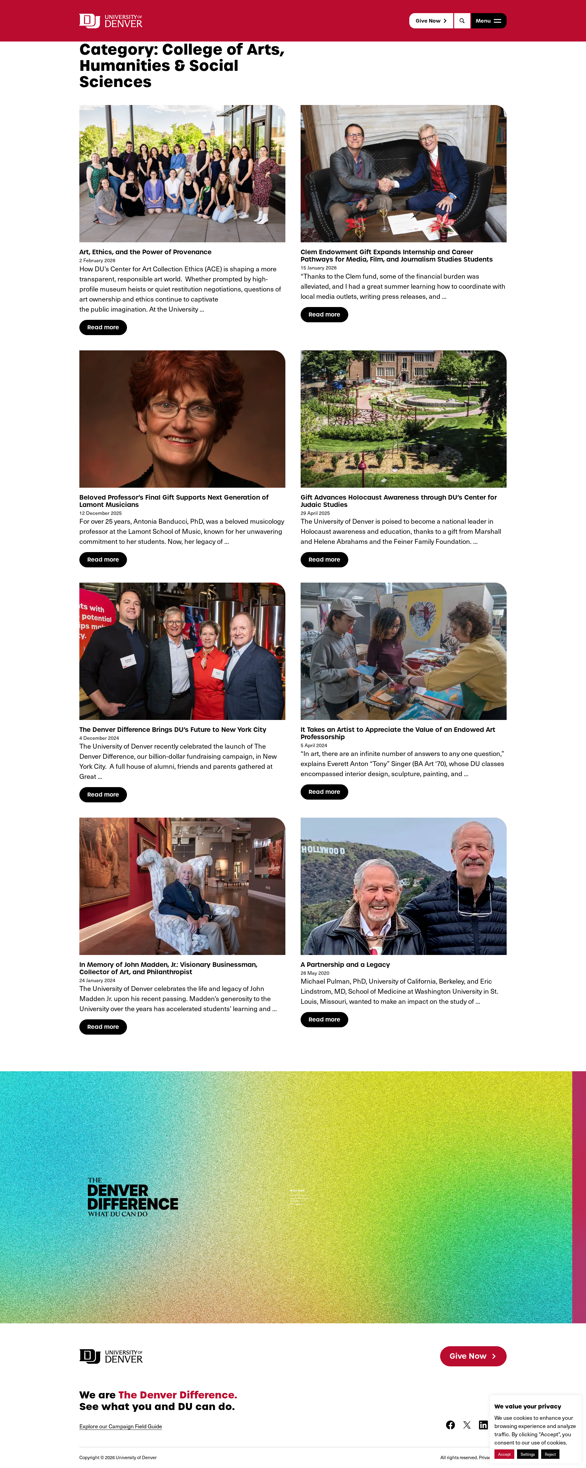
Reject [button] (550, 1454)
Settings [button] (528, 1454)
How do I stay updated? (296, 1204)
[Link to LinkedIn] (483, 1425)
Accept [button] (504, 1454)
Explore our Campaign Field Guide (120, 1426)
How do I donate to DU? (296, 1201)
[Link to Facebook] (450, 1425)
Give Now (428, 20)
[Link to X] (467, 1425)
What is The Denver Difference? (298, 1195)
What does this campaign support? (299, 1198)
